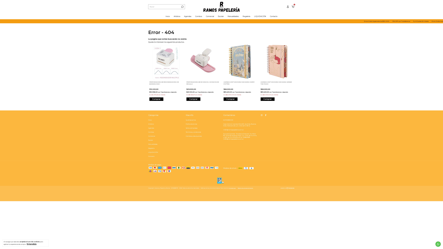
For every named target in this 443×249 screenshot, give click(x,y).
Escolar (221, 16)
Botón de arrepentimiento (245, 188)
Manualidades (233, 16)
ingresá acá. (232, 188)
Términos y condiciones (193, 132)
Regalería (246, 16)
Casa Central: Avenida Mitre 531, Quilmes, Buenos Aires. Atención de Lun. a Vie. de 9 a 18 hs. (239, 125)
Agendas (187, 16)
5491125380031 (228, 120)
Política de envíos (191, 124)
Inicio (168, 16)
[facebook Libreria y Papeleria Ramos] (266, 115)
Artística (177, 16)
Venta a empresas (191, 128)
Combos (198, 16)
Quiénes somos (191, 120)
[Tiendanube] (287, 188)
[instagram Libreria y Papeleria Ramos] (262, 115)
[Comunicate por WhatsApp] (438, 244)
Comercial (210, 16)
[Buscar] (182, 6)
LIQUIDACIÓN (260, 16)
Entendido (32, 244)
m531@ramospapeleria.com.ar (233, 130)
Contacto (273, 16)
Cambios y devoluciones (194, 136)
